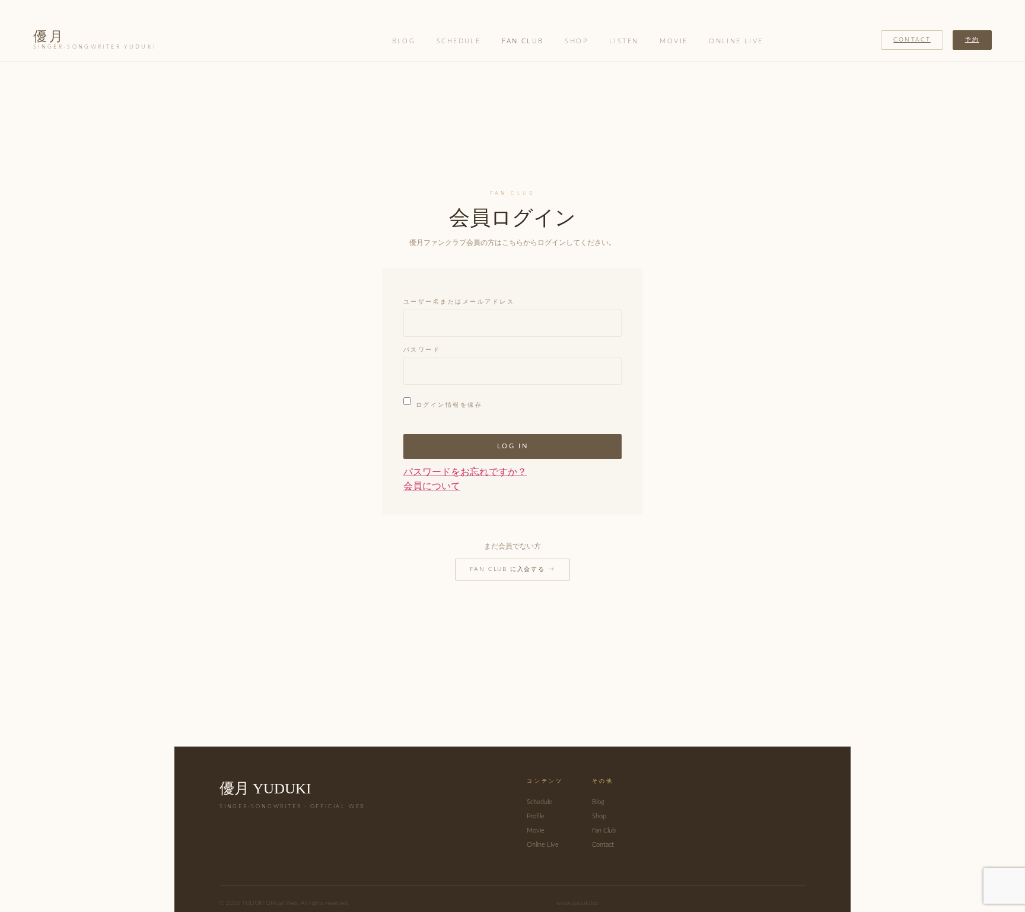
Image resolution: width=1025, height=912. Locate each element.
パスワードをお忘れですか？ (465, 472)
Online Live (736, 41)
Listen (623, 41)
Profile (536, 816)
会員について (431, 486)
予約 (972, 40)
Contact (912, 40)
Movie (673, 41)
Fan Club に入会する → (512, 569)
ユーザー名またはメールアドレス (458, 302)
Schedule (458, 41)
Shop (576, 41)
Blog (404, 41)
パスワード (421, 350)
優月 (94, 40)
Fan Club (522, 41)
